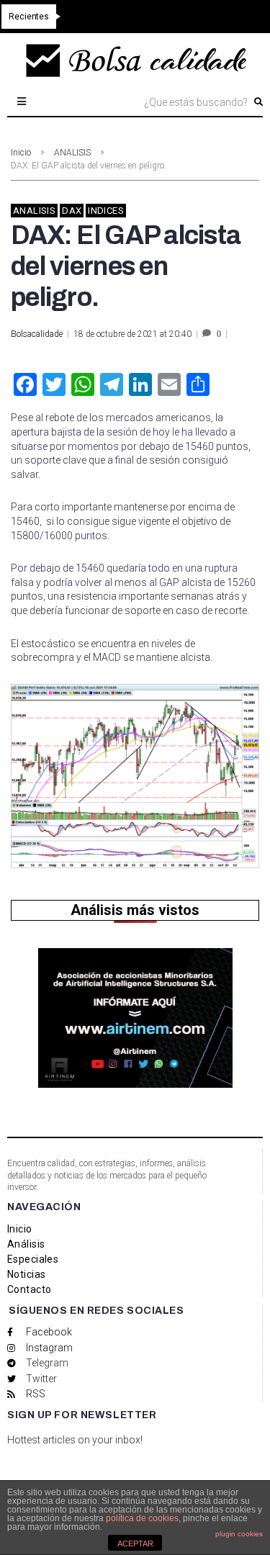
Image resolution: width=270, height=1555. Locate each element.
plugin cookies (239, 1534)
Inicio (21, 153)
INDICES (106, 210)
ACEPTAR (135, 1543)
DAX (71, 210)
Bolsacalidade (37, 334)
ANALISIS (72, 153)
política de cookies (142, 1518)
